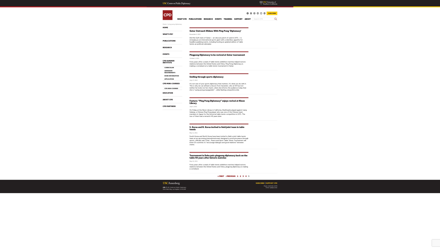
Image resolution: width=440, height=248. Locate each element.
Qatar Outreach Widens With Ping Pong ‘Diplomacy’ (215, 31)
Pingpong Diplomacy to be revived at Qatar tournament (217, 55)
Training (228, 19)
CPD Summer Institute (168, 62)
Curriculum (169, 67)
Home (165, 24)
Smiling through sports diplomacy (206, 77)
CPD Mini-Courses (171, 84)
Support (238, 19)
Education (168, 93)
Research (208, 19)
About (248, 19)
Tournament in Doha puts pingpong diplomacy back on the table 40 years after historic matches (218, 156)
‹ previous (230, 176)
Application (169, 79)
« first (221, 176)
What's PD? (168, 34)
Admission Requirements (169, 71)
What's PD (182, 19)
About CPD (168, 100)
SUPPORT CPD (271, 183)
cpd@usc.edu (273, 187)
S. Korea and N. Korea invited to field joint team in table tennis (217, 128)
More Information (171, 76)
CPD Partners (169, 106)
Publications (195, 19)
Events (218, 19)
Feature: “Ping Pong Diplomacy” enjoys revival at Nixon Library (217, 102)
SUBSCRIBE (272, 13)
